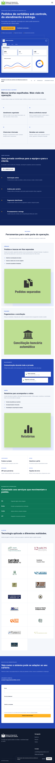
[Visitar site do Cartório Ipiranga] (41, 621)
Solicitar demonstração (8, 28)
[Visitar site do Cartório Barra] (41, 549)
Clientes (36, 742)
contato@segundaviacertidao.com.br (10, 680)
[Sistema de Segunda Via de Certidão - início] (10, 2)
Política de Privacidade (34, 712)
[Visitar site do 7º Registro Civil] (41, 585)
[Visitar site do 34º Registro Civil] (41, 561)
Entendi (49, 758)
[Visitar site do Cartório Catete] (14, 549)
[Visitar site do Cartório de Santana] (41, 597)
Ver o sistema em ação (8, 169)
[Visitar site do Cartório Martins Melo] (14, 609)
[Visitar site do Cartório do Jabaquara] (41, 573)
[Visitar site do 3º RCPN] (14, 621)
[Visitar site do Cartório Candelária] (14, 573)
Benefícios (37, 737)
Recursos (36, 739)
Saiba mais (43, 758)
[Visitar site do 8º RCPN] (14, 585)
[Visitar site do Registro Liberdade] (14, 597)
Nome (5, 688)
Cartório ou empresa (8, 704)
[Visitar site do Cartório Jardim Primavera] (14, 561)
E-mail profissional (8, 696)
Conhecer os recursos (23, 28)
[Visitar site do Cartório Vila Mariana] (14, 633)
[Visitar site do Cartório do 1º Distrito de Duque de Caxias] (41, 609)
